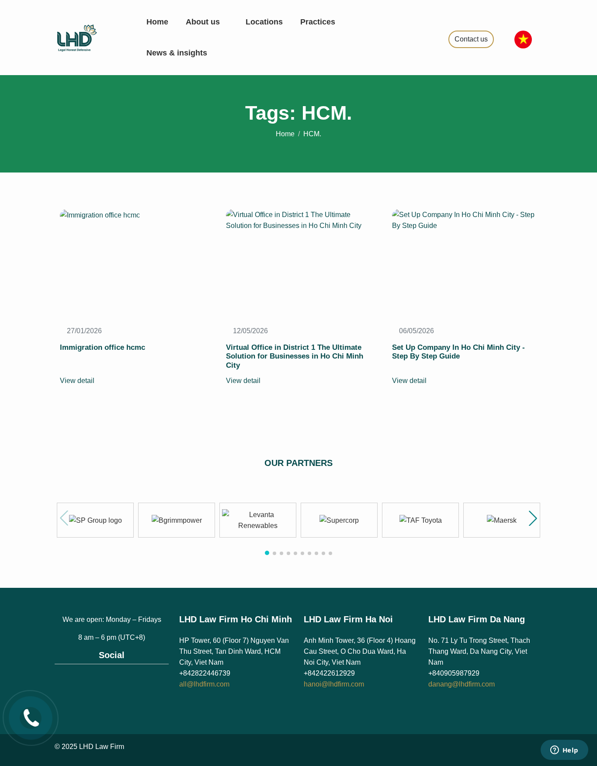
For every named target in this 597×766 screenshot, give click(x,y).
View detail (78, 380)
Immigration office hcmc (102, 347)
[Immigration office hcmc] (100, 214)
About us (204, 21)
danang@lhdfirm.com (461, 684)
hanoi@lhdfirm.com (334, 684)
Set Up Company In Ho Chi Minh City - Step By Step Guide (458, 351)
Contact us (471, 39)
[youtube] (121, 680)
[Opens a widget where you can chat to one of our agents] (564, 751)
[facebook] (102, 680)
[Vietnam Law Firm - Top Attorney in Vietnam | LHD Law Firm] (87, 37)
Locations (264, 21)
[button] (533, 518)
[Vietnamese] (523, 38)
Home (157, 21)
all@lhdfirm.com (204, 684)
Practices (318, 21)
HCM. (312, 134)
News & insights (177, 52)
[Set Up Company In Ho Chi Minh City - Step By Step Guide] (464, 219)
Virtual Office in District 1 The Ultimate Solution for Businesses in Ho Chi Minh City (294, 356)
